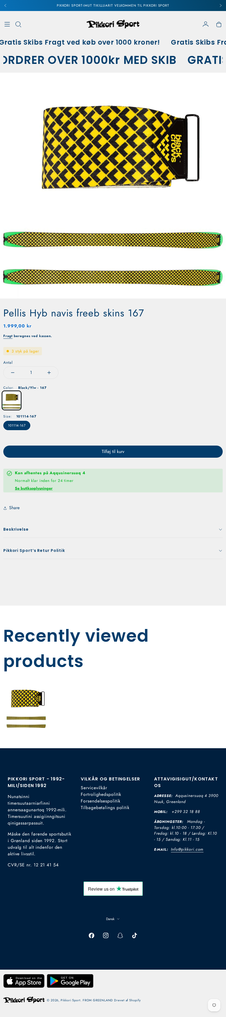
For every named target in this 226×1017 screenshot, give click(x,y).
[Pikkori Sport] (113, 24)
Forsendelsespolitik (100, 801)
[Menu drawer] (7, 24)
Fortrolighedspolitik (101, 794)
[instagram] (106, 935)
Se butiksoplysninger (34, 488)
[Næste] (220, 5)
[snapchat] (120, 935)
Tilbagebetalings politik (105, 807)
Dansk (110, 919)
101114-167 (17, 425)
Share (14, 508)
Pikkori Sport (70, 1000)
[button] (18, 24)
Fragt (8, 335)
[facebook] (91, 935)
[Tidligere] (5, 5)
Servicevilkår (94, 788)
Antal (8, 362)
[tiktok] (134, 935)
